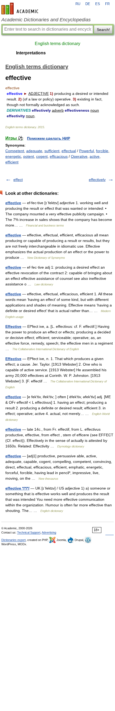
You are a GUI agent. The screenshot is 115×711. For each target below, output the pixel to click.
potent (28, 156)
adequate (34, 151)
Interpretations (31, 53)
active (94, 156)
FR (107, 4)
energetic (13, 156)
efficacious (59, 156)
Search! (103, 29)
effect (18, 179)
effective (13, 203)
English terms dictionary (57, 43)
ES (97, 4)
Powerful (86, 151)
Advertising (49, 532)
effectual (69, 151)
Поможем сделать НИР (48, 138)
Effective (13, 326)
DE (87, 4)
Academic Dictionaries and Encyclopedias (46, 19)
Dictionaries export (13, 540)
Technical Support (28, 532)
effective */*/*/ (17, 488)
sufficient (51, 151)
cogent (42, 156)
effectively (97, 179)
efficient (11, 162)
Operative (79, 156)
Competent (14, 151)
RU (77, 4)
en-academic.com (20, 8)
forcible (102, 151)
